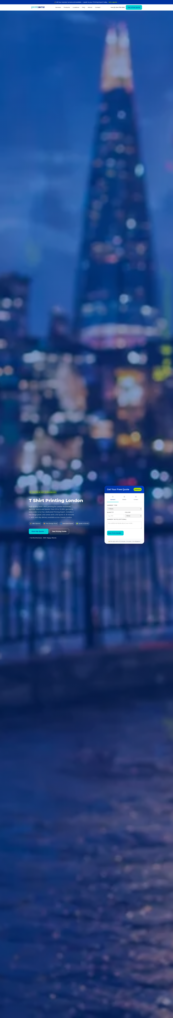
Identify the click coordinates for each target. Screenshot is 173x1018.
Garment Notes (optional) (116, 519)
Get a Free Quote (134, 7)
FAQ (83, 7)
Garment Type (112, 505)
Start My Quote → (39, 531)
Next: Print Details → (115, 533)
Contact (97, 7)
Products (67, 7)
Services (58, 7)
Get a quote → (114, 2)
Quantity (110, 512)
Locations (76, 7)
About (90, 7)
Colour (127, 512)
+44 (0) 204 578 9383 (118, 7)
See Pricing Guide (59, 531)
